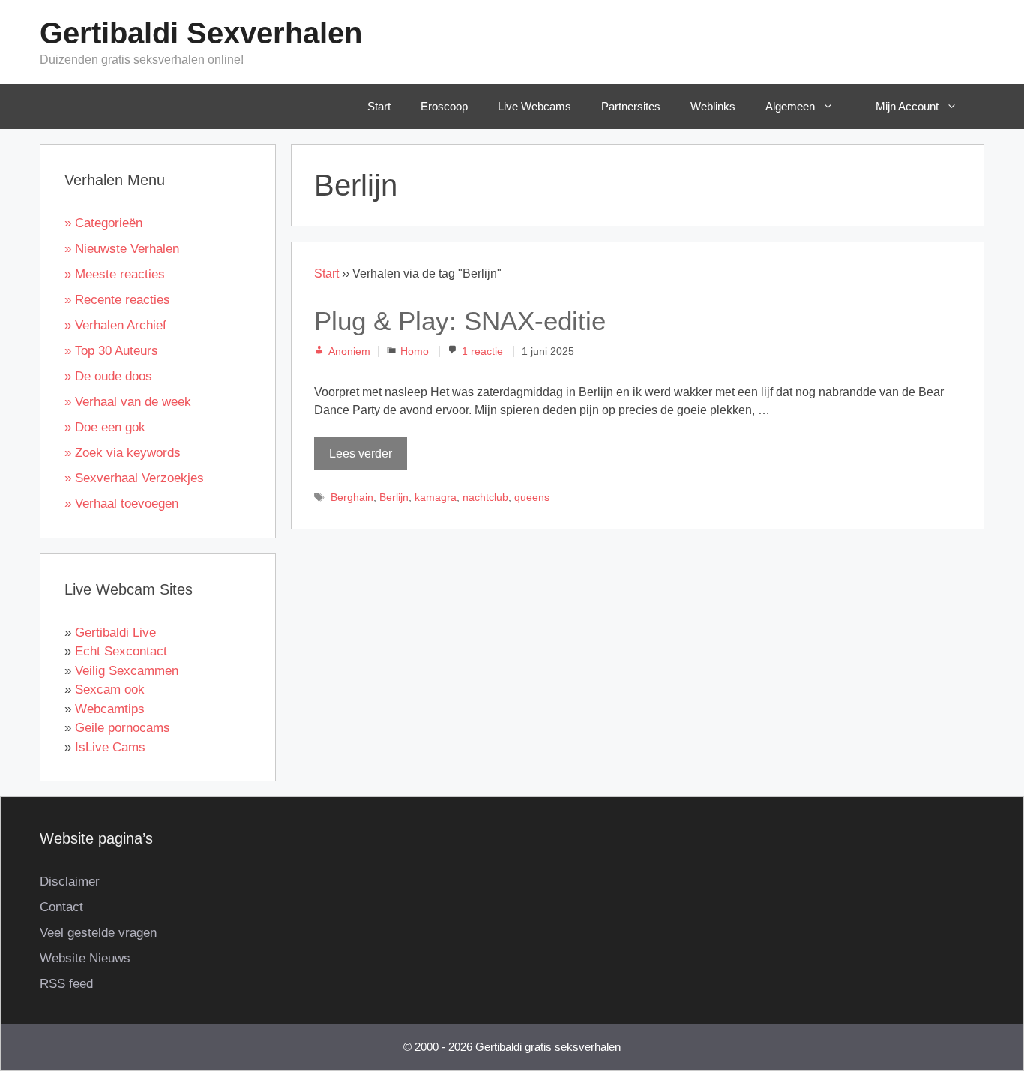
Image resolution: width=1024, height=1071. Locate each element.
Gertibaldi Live (115, 633)
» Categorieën (103, 223)
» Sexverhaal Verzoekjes (134, 478)
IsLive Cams (110, 747)
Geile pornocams (122, 728)
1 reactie (482, 351)
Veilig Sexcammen (126, 671)
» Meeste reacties (114, 274)
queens (531, 497)
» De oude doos (108, 376)
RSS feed (66, 983)
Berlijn (394, 497)
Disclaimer (70, 881)
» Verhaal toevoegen (121, 503)
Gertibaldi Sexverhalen (201, 33)
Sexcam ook (110, 689)
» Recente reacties (117, 299)
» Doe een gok (104, 427)
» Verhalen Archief (115, 325)
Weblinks (712, 106)
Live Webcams (534, 106)
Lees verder (360, 453)
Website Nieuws (85, 958)
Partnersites (630, 106)
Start (379, 106)
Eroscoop (444, 106)
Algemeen (790, 106)
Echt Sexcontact (121, 651)
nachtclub (485, 497)
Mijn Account (907, 106)
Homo (414, 351)
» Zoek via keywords (122, 453)
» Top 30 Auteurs (111, 351)
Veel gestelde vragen (98, 933)
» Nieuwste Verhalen (121, 249)
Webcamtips (110, 709)
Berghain (352, 497)
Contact (61, 907)
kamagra (436, 497)
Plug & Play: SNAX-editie (460, 320)
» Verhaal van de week (127, 401)
